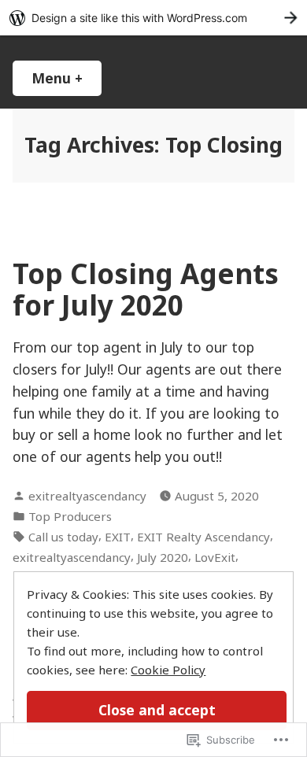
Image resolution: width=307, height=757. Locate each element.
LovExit (214, 557)
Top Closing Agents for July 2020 (146, 289)
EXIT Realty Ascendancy (203, 537)
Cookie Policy (168, 670)
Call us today (63, 537)
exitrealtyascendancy (87, 496)
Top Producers (70, 516)
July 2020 (162, 557)
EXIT (118, 537)
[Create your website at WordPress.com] (153, 17)
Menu (66, 77)
